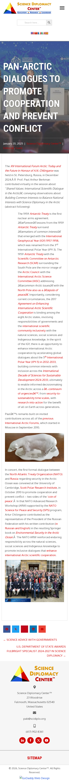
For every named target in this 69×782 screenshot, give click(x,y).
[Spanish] (46, 33)
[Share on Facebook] (6, 629)
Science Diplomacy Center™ (43, 143)
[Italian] (43, 33)
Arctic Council (30, 272)
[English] (32, 33)
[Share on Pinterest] (24, 629)
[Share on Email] (42, 629)
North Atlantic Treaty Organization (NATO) (36, 474)
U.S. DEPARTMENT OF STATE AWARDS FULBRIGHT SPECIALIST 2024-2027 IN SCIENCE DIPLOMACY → (36, 651)
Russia (14, 478)
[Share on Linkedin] (33, 629)
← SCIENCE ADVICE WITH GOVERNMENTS (30, 639)
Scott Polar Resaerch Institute (38, 487)
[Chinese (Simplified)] (36, 33)
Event (18, 148)
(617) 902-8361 (34, 731)
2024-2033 (39, 375)
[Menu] (62, 8)
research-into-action (30, 402)
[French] (39, 33)
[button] (22, 740)
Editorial (8, 148)
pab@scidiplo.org (34, 718)
